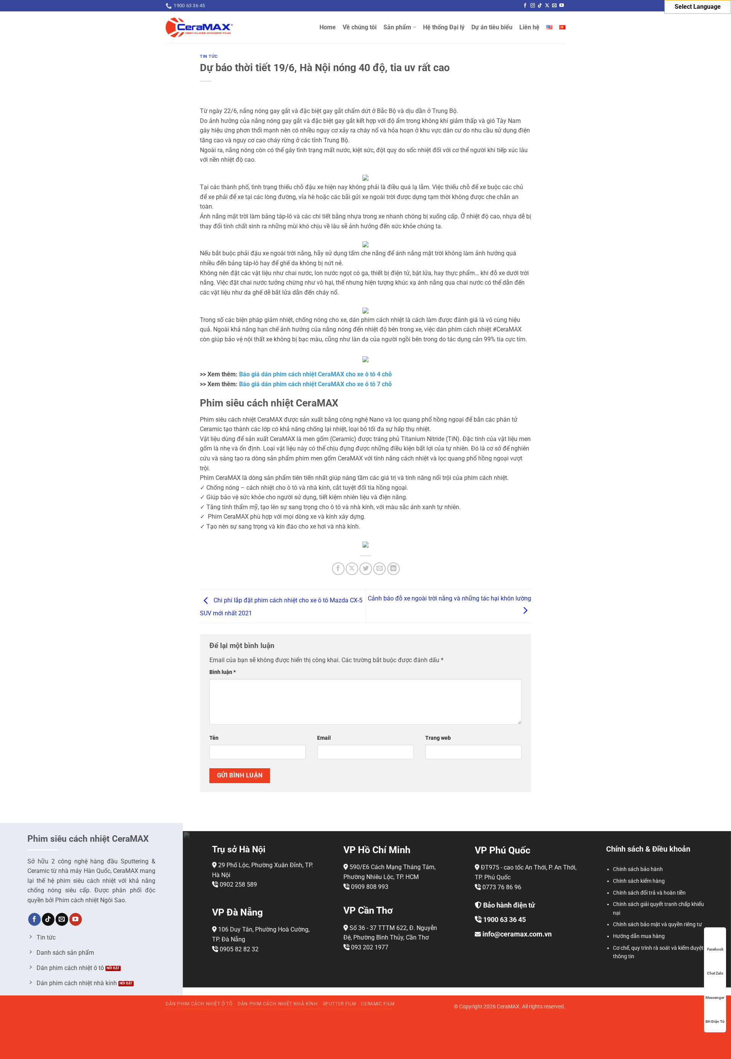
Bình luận (222, 672)
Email (324, 738)
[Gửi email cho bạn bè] (379, 568)
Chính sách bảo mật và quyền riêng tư (657, 924)
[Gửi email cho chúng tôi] (554, 5)
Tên (214, 738)
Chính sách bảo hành (638, 869)
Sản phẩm (397, 27)
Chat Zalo (715, 973)
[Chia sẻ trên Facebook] (338, 568)
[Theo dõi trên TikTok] (540, 5)
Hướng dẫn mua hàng (639, 936)
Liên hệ (529, 27)
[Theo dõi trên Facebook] (525, 5)
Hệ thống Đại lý (443, 27)
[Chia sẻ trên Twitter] (365, 568)
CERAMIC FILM (377, 1003)
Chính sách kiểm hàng (639, 881)
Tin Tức (209, 56)
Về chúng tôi (360, 27)
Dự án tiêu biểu (491, 27)
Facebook (715, 949)
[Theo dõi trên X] (547, 5)
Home (327, 27)
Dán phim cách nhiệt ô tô (199, 1003)
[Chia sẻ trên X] (352, 568)
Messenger (715, 997)
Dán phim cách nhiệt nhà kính (278, 1003)
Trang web (438, 738)
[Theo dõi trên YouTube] (561, 5)
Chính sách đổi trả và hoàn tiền (649, 893)
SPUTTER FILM (339, 1003)
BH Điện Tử (715, 1021)
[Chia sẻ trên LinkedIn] (393, 568)
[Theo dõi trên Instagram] (532, 5)
